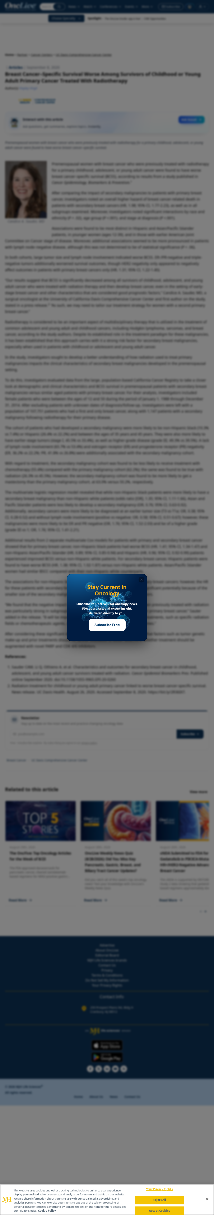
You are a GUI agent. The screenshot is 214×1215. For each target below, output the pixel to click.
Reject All (159, 1200)
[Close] (207, 1199)
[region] (107, 1199)
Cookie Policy (47, 1210)
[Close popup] (141, 579)
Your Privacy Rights (159, 1189)
